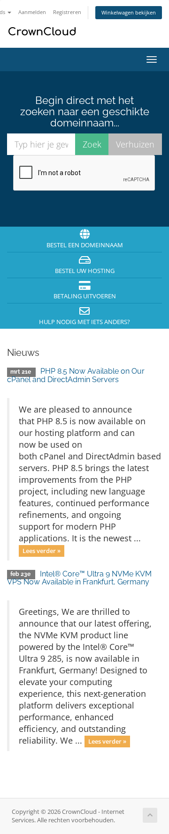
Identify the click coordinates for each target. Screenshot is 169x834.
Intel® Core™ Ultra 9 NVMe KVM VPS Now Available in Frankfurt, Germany (79, 578)
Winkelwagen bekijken (128, 12)
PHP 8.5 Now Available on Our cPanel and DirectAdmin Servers (76, 375)
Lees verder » (42, 550)
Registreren (67, 11)
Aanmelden (32, 11)
